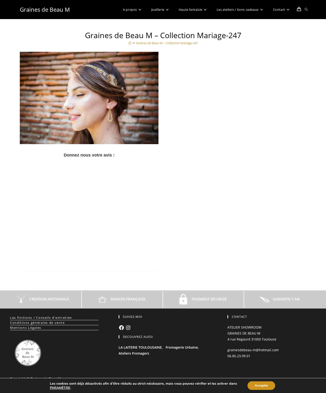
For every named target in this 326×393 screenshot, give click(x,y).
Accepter (261, 385)
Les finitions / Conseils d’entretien (41, 317)
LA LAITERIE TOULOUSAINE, (141, 347)
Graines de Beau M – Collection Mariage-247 (167, 43)
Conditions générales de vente (37, 322)
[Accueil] (129, 43)
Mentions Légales (25, 327)
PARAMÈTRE (60, 388)
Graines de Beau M (45, 9)
